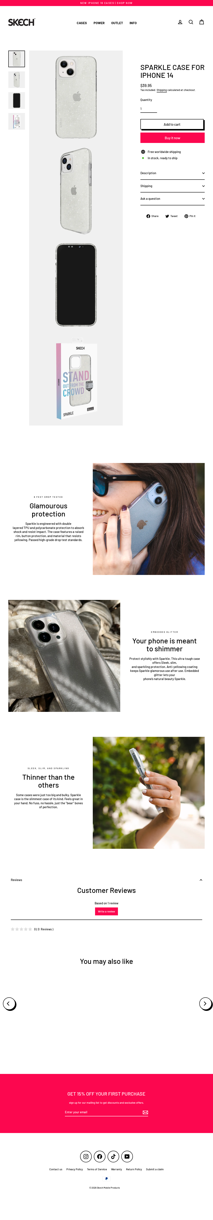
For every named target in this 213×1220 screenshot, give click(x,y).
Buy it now (172, 138)
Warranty (116, 1169)
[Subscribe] (144, 1112)
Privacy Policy (74, 1169)
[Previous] (9, 1003)
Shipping (162, 90)
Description (148, 173)
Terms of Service (97, 1169)
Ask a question (150, 198)
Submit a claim (155, 1169)
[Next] (205, 1003)
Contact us (55, 1169)
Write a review (106, 911)
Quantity (146, 100)
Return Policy (134, 1169)
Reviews (16, 880)
